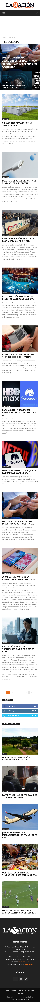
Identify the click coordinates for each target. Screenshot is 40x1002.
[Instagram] (21, 979)
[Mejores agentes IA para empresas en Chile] (16, 82)
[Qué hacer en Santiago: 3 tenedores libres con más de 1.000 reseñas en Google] (20, 857)
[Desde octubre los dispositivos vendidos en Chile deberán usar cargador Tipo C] (20, 165)
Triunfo (5, 907)
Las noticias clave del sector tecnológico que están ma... (18, 355)
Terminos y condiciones (14, 991)
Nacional (5, 54)
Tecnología (6, 351)
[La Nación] (20, 5)
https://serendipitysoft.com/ (20, 999)
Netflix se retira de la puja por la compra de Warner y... (19, 471)
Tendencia (5, 82)
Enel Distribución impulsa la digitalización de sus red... (18, 239)
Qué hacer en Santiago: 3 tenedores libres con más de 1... (19, 873)
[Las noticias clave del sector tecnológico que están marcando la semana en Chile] (20, 338)
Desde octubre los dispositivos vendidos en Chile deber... (19, 182)
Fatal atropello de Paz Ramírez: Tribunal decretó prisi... (19, 796)
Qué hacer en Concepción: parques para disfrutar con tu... (20, 758)
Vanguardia (6, 406)
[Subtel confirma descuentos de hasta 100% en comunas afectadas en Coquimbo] (20, 57)
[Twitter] (26, 979)
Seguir (33, 711)
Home (4, 38)
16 (26, 693)
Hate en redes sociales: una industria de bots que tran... (18, 522)
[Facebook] (15, 979)
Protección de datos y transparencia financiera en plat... (18, 649)
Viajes (4, 753)
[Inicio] (20, 934)
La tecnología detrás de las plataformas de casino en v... (18, 297)
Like (35, 706)
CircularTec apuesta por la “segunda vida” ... (17, 124)
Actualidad (29, 991)
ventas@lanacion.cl (24, 962)
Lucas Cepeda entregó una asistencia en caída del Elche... (19, 911)
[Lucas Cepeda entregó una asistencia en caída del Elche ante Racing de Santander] (20, 894)
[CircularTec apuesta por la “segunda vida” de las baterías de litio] (20, 107)
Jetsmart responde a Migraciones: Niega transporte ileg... (19, 835)
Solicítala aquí (28, 964)
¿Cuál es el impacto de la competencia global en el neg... (19, 578)
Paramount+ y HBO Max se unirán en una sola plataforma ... (20, 412)
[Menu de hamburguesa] (3, 13)
